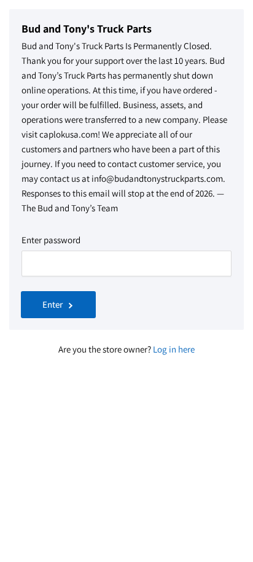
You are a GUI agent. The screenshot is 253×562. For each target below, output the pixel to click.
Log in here (174, 349)
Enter (52, 304)
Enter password (50, 240)
